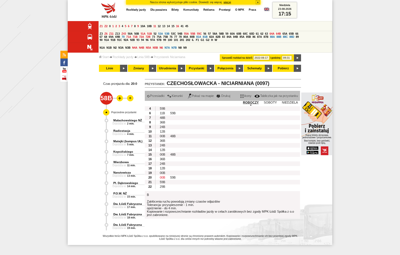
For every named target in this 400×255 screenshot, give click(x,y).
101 (176, 40)
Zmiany (138, 68)
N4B (141, 47)
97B (159, 40)
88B (278, 36)
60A (232, 33)
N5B (155, 47)
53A (160, 33)
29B (162, 186)
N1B (109, 47)
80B (192, 36)
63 (266, 33)
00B (162, 136)
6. (193, 40)
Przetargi (225, 9)
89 (297, 36)
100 (170, 40)
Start (105, 57)
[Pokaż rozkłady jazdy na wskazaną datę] (297, 57)
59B (162, 108)
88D (291, 36)
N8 (180, 47)
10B (149, 26)
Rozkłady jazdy (123, 57)
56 (204, 33)
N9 (185, 47)
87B (266, 36)
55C (199, 33)
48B (162, 117)
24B (162, 127)
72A (141, 36)
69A (111, 36)
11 (154, 26)
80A (185, 36)
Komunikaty (191, 9)
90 (101, 40)
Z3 (101, 33)
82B (218, 36)
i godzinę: (275, 57)
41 (182, 26)
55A (186, 33)
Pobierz (283, 68)
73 (153, 36)
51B (149, 33)
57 (209, 33)
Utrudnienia (167, 68)
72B (148, 36)
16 (177, 26)
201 (182, 40)
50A (130, 33)
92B (132, 40)
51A (143, 33)
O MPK (239, 9)
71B (135, 36)
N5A (148, 47)
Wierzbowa (121, 162)
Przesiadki (157, 96)
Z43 (123, 33)
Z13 (117, 33)
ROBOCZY (251, 102)
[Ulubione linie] (118, 98)
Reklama (208, 9)
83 (223, 36)
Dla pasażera (158, 9)
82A (211, 36)
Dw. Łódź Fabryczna (127, 204)
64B (278, 33)
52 (155, 33)
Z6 (106, 33)
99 (164, 40)
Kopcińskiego (123, 151)
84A (229, 36)
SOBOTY (270, 102)
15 (172, 26)
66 (296, 33)
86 (253, 36)
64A (272, 33)
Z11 (111, 33)
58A (214, 33)
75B (165, 36)
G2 (207, 40)
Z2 (106, 26)
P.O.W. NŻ (120, 193)
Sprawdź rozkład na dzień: (237, 57)
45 (186, 26)
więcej (227, 2)
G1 (202, 40)
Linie (109, 68)
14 (168, 26)
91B (113, 40)
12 (159, 26)
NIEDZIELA (290, 102)
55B (192, 33)
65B (291, 33)
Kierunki (177, 96)
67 (101, 36)
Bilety (175, 9)
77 (175, 36)
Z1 (101, 26)
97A (152, 40)
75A (159, 36)
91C (119, 40)
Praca (252, 9)
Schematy (254, 68)
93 (137, 40)
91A (106, 40)
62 (261, 33)
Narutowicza (122, 172)
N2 (115, 47)
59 (226, 33)
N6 (161, 47)
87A (259, 36)
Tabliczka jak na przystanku (279, 96)
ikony (247, 96)
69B (117, 36)
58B (221, 33)
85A (242, 36)
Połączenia (225, 68)
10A (142, 26)
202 (188, 40)
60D (251, 33)
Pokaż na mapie (203, 96)
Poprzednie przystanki (123, 112)
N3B (127, 47)
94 (142, 40)
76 (171, 36)
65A (284, 33)
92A (126, 40)
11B (162, 113)
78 (180, 36)
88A (272, 36)
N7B (174, 47)
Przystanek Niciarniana (169, 57)
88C (285, 36)
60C (245, 33)
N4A (134, 47)
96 (147, 40)
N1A (102, 47)
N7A (167, 47)
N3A (121, 47)
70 (123, 36)
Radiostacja (121, 130)
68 (105, 36)
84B (235, 36)
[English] (266, 10)
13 (163, 26)
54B (180, 33)
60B (238, 33)
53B (167, 33)
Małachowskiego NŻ (127, 120)
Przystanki (196, 68)
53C (173, 33)
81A (198, 36)
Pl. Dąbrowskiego (125, 183)
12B (162, 131)
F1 (197, 40)
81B (205, 36)
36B (162, 122)
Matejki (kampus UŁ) (127, 141)
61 (257, 33)
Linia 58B (143, 57)
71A (128, 36)
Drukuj (225, 96)
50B (136, 33)
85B (248, 36)
